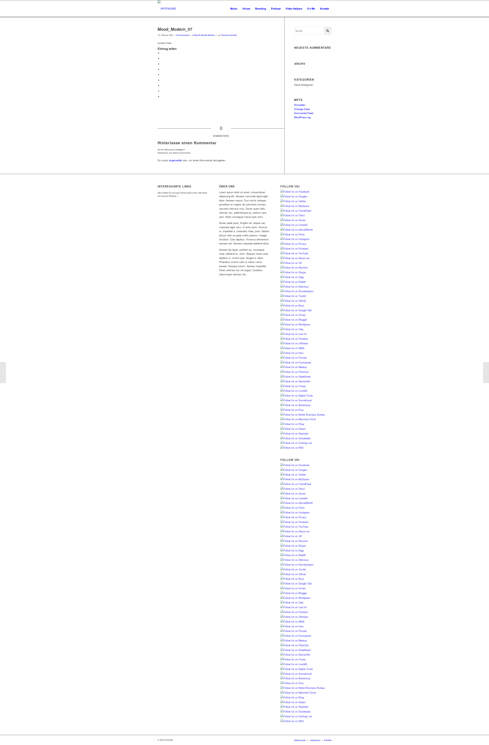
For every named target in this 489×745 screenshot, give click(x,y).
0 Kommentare (182, 35)
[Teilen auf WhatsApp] (162, 64)
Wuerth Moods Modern (204, 35)
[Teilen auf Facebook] (162, 53)
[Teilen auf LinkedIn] (162, 75)
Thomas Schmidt (228, 35)
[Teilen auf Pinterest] (162, 69)
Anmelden (299, 105)
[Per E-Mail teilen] (162, 96)
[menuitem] (234, 8)
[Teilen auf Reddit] (162, 91)
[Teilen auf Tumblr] (162, 80)
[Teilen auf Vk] (162, 86)
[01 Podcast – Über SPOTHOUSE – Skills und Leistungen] (3, 372)
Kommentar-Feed (303, 113)
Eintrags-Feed (302, 109)
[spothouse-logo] (167, 8)
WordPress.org (302, 117)
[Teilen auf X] (162, 58)
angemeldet (175, 160)
